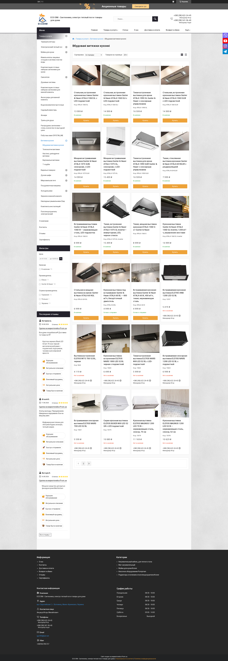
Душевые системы (48, 82)
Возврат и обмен (172, 30)
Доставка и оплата (152, 30)
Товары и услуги (110, 30)
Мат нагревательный (127, 565)
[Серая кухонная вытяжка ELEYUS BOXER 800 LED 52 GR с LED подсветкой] (116, 403)
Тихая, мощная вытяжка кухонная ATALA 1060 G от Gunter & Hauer (145, 227)
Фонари (44, 115)
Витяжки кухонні (96, 39)
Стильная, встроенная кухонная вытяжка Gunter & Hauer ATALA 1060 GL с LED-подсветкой (86, 96)
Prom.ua (124, 656)
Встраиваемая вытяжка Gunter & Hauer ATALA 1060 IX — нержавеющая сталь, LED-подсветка (85, 228)
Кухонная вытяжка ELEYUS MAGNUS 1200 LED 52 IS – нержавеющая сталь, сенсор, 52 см (173, 426)
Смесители (45, 77)
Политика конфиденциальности (145, 659)
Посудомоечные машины (51, 186)
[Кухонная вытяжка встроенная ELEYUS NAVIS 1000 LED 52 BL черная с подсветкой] (116, 338)
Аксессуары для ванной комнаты (50, 98)
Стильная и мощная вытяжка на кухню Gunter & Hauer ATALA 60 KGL (86, 293)
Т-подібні (46, 164)
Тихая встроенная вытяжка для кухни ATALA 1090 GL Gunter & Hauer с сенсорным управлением (144, 98)
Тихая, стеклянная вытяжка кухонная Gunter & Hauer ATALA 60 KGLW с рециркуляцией (175, 162)
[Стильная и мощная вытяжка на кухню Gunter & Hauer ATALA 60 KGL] (86, 273)
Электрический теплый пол (51, 47)
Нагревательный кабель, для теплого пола (135, 562)
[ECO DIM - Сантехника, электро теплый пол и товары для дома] (43, 19)
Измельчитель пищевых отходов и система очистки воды (51, 59)
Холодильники (46, 191)
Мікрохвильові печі (48, 180)
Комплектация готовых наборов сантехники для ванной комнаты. (50, 90)
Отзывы (42, 233)
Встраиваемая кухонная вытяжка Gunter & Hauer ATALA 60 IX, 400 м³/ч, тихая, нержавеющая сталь (144, 295)
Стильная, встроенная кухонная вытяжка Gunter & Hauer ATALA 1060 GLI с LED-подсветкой (116, 96)
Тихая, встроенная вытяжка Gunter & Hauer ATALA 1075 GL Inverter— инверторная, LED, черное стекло (115, 230)
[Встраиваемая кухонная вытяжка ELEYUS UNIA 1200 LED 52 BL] (175, 273)
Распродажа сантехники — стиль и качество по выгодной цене (53, 128)
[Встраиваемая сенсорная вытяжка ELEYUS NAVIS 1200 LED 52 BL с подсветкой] (175, 338)
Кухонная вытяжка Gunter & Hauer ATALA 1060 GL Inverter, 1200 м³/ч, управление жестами (174, 228)
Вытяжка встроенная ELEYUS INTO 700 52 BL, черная (85, 359)
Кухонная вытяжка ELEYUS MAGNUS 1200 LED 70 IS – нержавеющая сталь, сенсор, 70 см (143, 426)
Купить (86, 120)
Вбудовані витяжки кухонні (53, 145)
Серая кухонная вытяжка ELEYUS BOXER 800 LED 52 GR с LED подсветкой (116, 423)
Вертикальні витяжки (51, 160)
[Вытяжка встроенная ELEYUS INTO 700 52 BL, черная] (86, 338)
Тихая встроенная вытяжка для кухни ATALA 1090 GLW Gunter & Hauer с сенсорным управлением (145, 164)
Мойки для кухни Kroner (128, 568)
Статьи (125, 30)
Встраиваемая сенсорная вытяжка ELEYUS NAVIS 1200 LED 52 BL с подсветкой (175, 360)
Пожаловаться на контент (124, 659)
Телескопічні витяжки (51, 149)
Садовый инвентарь (49, 110)
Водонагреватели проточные (52, 105)
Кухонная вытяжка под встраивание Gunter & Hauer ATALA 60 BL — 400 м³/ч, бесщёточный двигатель (115, 295)
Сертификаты (44, 240)
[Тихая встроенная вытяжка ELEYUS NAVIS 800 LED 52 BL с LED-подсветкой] (145, 338)
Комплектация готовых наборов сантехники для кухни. (50, 69)
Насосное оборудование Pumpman (132, 571)
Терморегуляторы (48, 42)
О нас (136, 30)
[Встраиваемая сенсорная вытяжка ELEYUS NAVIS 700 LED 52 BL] (86, 403)
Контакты (43, 227)
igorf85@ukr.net (43, 636)
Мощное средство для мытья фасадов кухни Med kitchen (53, 487)
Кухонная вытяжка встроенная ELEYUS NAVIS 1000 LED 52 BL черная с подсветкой (114, 360)
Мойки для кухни (47, 52)
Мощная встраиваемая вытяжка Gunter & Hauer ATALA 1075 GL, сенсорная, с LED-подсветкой (115, 164)
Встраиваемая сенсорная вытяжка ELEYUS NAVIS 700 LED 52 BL (86, 423)
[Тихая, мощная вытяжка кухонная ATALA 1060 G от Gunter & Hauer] (145, 207)
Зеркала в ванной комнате (51, 196)
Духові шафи (46, 175)
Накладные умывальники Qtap (53, 201)
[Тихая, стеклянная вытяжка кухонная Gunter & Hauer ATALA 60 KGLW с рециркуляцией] (175, 141)
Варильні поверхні (48, 170)
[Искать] (155, 19)
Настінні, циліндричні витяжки (51, 155)
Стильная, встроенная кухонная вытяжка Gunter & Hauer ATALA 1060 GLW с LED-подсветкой (175, 96)
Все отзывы (44, 535)
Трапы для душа (47, 120)
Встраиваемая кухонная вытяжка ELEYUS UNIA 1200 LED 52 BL (174, 293)
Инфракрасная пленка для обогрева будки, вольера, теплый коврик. (53, 424)
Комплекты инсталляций (50, 206)
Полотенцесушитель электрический (49, 213)
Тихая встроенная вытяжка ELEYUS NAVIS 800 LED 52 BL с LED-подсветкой (144, 360)
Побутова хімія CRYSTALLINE (52, 135)
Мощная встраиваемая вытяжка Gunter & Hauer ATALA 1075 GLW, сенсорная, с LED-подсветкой (85, 164)
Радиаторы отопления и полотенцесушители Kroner (139, 575)
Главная (94, 30)
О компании (43, 221)
